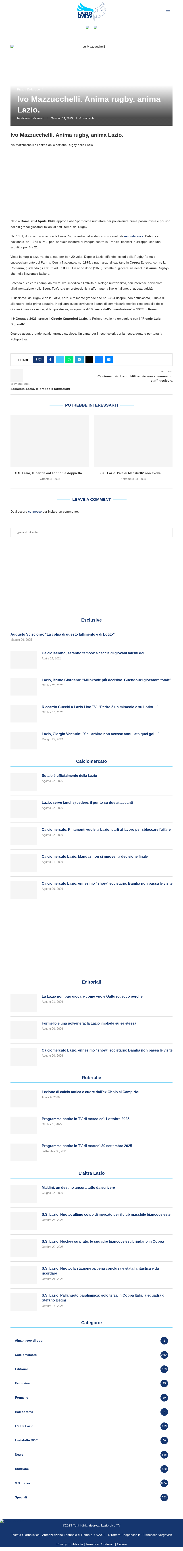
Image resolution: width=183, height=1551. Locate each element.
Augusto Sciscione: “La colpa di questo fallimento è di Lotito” (62, 634)
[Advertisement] (91, 182)
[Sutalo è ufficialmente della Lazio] (23, 782)
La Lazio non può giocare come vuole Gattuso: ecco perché (92, 996)
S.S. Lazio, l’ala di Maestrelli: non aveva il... (133, 473)
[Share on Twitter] (60, 359)
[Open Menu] (168, 12)
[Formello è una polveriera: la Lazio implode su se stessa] (23, 1030)
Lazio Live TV (110, 1525)
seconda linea (133, 236)
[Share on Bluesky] (99, 359)
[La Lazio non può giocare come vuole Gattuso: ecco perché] (23, 1003)
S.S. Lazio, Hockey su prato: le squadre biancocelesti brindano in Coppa (103, 1241)
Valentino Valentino (32, 118)
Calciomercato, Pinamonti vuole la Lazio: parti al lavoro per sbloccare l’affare (106, 829)
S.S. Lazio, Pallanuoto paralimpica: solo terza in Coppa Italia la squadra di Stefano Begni (103, 1297)
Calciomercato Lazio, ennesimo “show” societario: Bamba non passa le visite (107, 883)
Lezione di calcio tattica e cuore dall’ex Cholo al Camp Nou (91, 1092)
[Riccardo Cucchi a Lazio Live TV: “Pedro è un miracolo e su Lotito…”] (23, 713)
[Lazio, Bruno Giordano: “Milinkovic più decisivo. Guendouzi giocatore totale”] (23, 687)
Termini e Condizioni (100, 1544)
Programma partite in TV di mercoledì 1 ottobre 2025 (85, 1119)
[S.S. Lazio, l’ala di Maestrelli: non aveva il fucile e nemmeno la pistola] (133, 441)
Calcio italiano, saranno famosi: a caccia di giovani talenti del (93, 653)
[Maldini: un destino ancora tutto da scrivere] (23, 1194)
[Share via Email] (109, 359)
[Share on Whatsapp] (69, 359)
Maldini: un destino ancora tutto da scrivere (78, 1187)
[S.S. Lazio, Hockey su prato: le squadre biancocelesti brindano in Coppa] (23, 1248)
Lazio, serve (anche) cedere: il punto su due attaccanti (87, 802)
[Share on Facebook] (50, 359)
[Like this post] (40, 359)
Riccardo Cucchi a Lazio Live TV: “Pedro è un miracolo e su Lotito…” (100, 707)
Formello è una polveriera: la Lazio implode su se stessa (89, 1023)
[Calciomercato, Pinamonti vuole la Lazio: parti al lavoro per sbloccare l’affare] (23, 836)
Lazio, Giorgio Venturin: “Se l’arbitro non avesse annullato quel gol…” (101, 734)
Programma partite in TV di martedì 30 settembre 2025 (87, 1146)
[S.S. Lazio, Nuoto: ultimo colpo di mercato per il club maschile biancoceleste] (23, 1221)
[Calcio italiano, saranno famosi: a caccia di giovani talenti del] (23, 660)
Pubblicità (76, 1544)
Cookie (122, 1544)
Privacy (61, 1544)
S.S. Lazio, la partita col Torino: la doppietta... (50, 473)
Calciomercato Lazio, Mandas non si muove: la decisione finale (95, 856)
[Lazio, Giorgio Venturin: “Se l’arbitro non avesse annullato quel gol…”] (23, 740)
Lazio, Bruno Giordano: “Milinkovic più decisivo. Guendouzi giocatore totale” (107, 680)
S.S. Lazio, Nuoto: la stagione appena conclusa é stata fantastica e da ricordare (100, 1271)
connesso (35, 511)
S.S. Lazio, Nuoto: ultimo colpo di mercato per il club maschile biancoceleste (106, 1214)
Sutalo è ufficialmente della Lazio (69, 776)
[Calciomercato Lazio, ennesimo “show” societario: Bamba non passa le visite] (23, 890)
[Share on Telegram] (79, 359)
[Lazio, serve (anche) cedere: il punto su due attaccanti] (23, 809)
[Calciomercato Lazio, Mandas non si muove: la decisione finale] (23, 863)
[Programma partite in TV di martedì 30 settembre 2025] (23, 1152)
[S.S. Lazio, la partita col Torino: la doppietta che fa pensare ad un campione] (49, 441)
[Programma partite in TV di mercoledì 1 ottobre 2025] (23, 1125)
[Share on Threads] (89, 359)
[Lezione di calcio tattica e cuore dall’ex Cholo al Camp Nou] (23, 1098)
